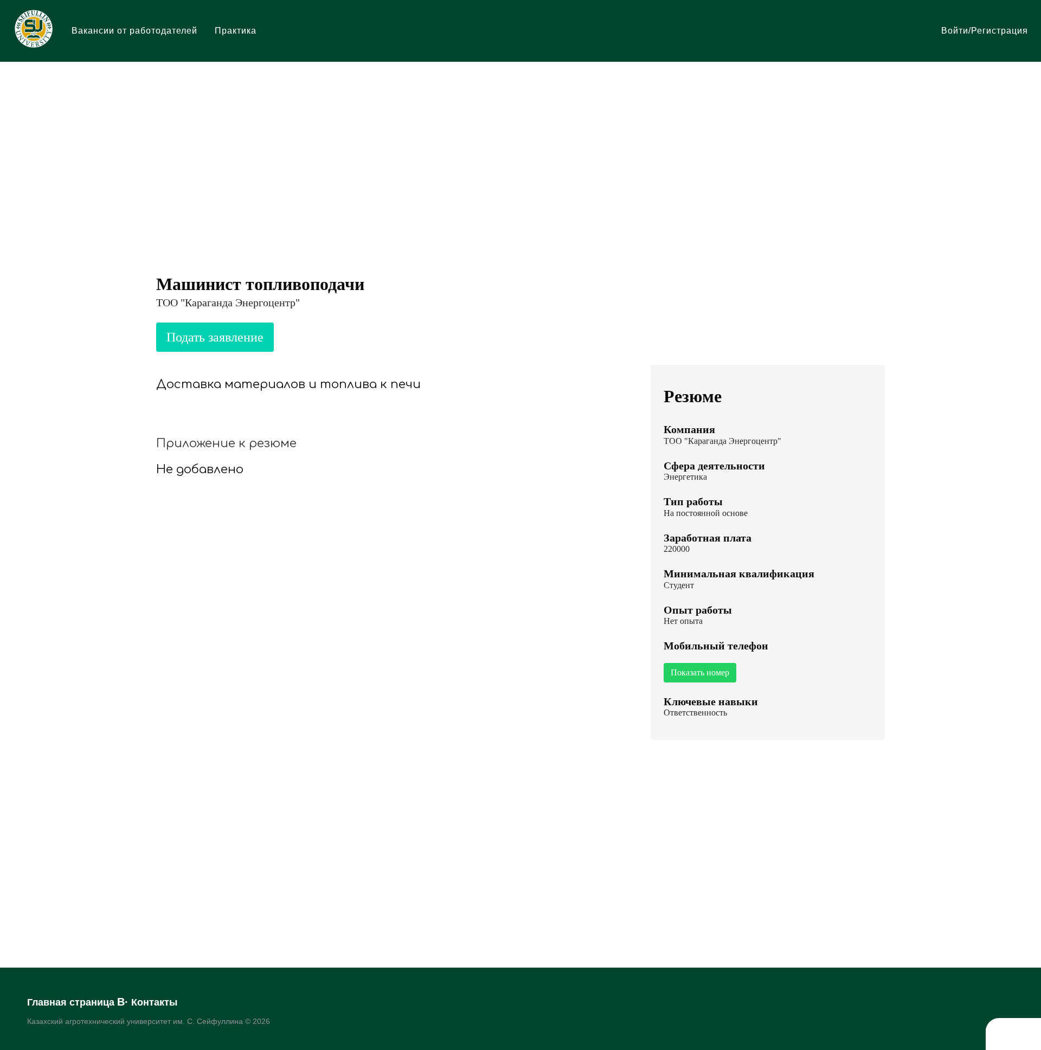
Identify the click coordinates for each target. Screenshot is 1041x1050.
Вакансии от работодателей (134, 30)
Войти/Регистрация (984, 30)
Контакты (154, 1002)
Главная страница (70, 1002)
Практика (235, 30)
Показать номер (700, 672)
